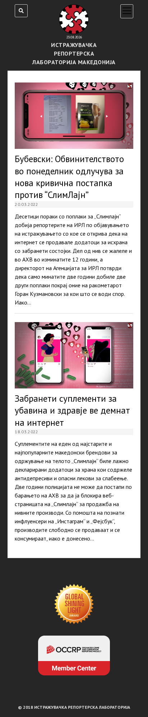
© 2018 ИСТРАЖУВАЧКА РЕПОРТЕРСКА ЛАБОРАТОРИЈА (74, 707)
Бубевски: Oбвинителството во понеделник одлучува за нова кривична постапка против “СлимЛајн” (74, 115)
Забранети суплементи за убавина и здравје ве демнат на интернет (74, 355)
